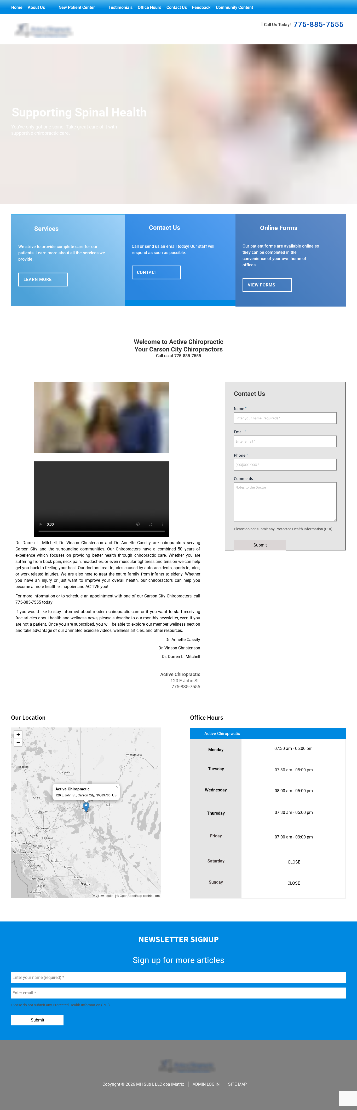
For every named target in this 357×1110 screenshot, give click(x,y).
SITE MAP (237, 1084)
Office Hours (149, 7)
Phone (240, 455)
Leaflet (109, 895)
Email (239, 432)
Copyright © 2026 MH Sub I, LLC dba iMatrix (143, 1084)
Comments (243, 478)
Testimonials (120, 7)
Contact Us (176, 7)
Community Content (234, 7)
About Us (36, 7)
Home (16, 7)
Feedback (201, 7)
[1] (159, 198)
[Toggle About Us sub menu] (50, 7)
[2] (172, 198)
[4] (197, 198)
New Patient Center (77, 7)
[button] (86, 807)
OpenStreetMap (131, 895)
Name (239, 409)
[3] (185, 198)
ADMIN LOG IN (206, 1084)
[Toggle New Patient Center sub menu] (100, 7)
